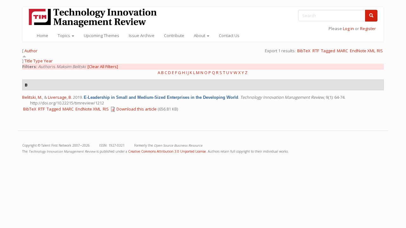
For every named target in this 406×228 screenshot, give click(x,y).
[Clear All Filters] (103, 66)
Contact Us (229, 35)
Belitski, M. (32, 97)
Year (48, 61)
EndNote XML (362, 51)
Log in (348, 28)
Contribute (174, 35)
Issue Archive (141, 35)
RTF (315, 51)
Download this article (136, 109)
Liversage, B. (60, 97)
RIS (380, 51)
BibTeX (304, 51)
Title (28, 61)
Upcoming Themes (101, 35)
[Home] (95, 17)
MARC (342, 51)
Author (30, 51)
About (200, 35)
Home (42, 35)
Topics (64, 35)
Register (368, 28)
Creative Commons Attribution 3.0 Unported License (167, 151)
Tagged (328, 51)
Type (38, 61)
